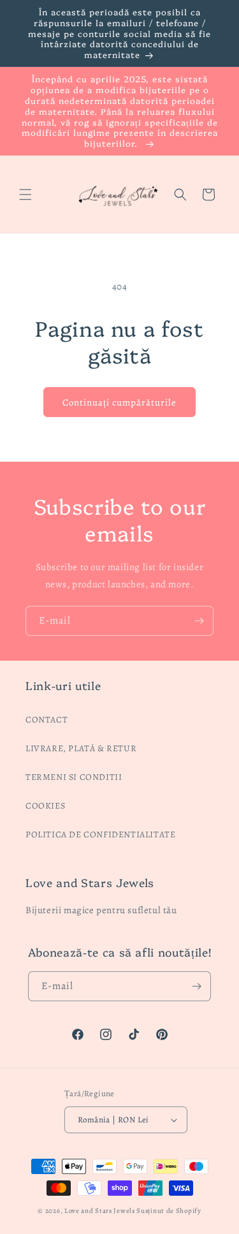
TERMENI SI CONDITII (73, 777)
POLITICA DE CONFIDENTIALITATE (100, 834)
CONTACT (46, 720)
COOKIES (45, 806)
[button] (25, 194)
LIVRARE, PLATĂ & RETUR (80, 748)
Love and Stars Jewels (99, 1211)
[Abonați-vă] (199, 621)
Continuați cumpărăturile (119, 402)
